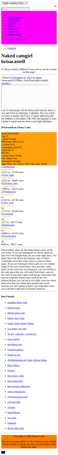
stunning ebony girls (17, 302)
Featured (11, 48)
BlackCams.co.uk (16, 313)
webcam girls (13, 402)
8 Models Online (16, 39)
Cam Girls (13, 28)
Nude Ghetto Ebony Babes (20, 323)
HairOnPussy (14, 412)
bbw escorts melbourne (18, 386)
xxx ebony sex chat (16, 328)
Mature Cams (14, 34)
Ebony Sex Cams (15, 318)
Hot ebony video (15, 376)
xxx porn (11, 417)
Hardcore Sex (14, 355)
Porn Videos (13, 365)
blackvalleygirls (15, 381)
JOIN (10, 26)
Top (3, 452)
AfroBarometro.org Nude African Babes (27, 360)
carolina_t (6, 83)
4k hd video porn (15, 428)
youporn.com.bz (15, 349)
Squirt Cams (14, 31)
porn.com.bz (13, 339)
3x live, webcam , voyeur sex (21, 334)
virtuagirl (11, 423)
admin (39, 77)
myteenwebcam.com (17, 397)
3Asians (11, 407)
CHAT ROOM (15, 17)
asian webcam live (16, 391)
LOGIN (11, 23)
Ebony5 (11, 370)
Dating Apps (13, 307)
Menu (13, 3)
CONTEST (13, 20)
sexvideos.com (14, 344)
